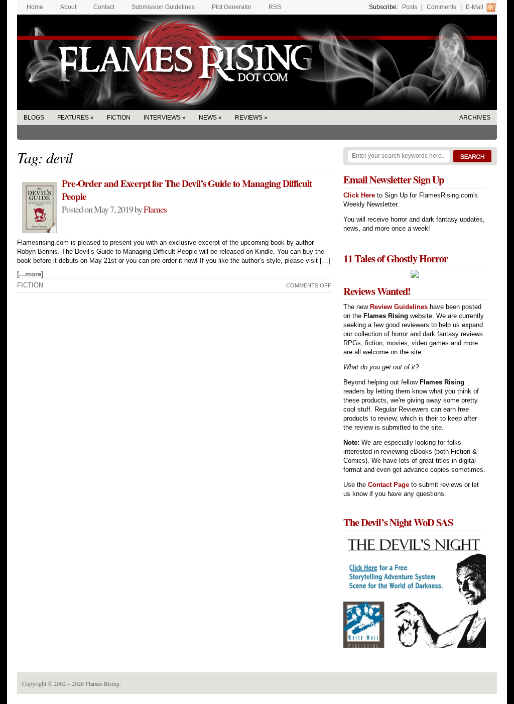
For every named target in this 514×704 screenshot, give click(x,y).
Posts (409, 7)
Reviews (249, 117)
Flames (155, 209)
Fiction (119, 117)
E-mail (474, 7)
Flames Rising (257, 62)
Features (73, 117)
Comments (441, 7)
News (208, 117)
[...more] (30, 274)
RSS (275, 7)
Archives (474, 117)
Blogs (34, 117)
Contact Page (388, 484)
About (68, 7)
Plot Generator (231, 7)
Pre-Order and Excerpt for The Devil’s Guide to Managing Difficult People (187, 190)
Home (35, 7)
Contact (103, 7)
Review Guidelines (399, 307)
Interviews (162, 117)
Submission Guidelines (163, 7)
